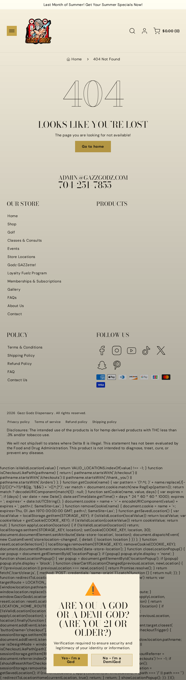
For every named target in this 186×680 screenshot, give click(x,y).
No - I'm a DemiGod (112, 660)
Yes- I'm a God (70, 660)
